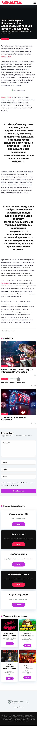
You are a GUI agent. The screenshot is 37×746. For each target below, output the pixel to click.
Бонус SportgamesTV (18, 594)
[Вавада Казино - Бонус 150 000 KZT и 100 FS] (11, 2)
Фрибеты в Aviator (18, 554)
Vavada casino (5, 283)
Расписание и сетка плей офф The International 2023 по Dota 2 (17, 370)
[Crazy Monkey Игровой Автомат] (27, 630)
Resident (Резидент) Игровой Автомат (9, 666)
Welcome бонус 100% (18, 514)
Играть (9, 643)
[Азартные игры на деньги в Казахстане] (18, 402)
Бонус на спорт (18, 534)
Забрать (18, 524)
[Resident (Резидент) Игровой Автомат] (9, 661)
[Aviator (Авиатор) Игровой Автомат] (9, 630)
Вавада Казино (6, 57)
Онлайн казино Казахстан (13, 382)
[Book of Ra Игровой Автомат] (27, 662)
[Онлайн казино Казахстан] (18, 379)
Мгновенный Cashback (18, 574)
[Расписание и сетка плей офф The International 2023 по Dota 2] (18, 354)
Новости (5, 39)
